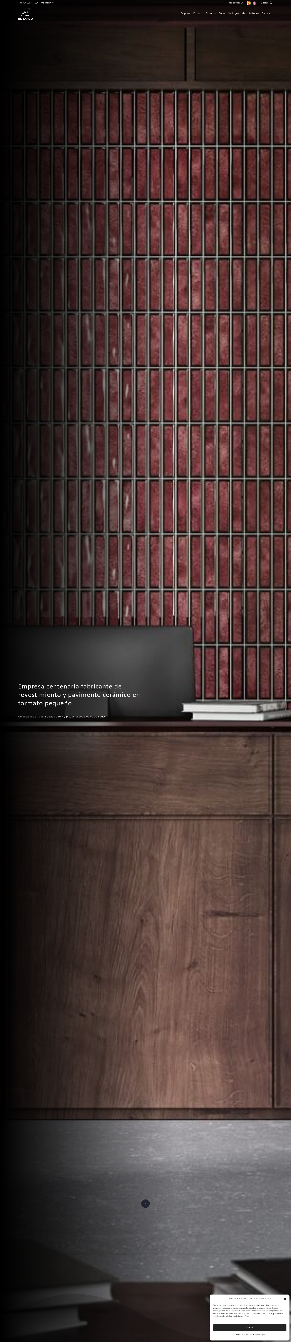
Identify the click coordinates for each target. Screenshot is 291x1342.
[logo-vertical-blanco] (25, 14)
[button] (284, 1298)
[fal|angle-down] (145, 1203)
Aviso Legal (260, 1335)
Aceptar (250, 1328)
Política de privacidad (245, 1335)
